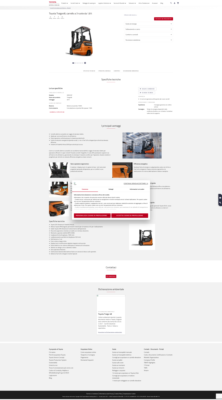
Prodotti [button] (63, 3)
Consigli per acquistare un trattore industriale (123, 377)
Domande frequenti (87, 360)
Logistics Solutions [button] (103, 3)
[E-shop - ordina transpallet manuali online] (54, 3)
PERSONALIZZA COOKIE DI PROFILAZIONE (91, 215)
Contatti (146, 352)
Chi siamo (52, 352)
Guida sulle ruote (117, 363)
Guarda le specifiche (57, 112)
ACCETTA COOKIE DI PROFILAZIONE (129, 215)
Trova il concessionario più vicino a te (61, 368)
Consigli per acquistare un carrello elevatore (126, 357)
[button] (220, 197)
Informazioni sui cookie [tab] (137, 189)
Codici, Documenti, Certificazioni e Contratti (158, 355)
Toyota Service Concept (56, 357)
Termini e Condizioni (92, 394)
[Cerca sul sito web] (171, 3)
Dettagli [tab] (111, 189)
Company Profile (149, 360)
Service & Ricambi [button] (119, 3)
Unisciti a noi (53, 365)
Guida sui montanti (118, 365)
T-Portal (146, 365)
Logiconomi (53, 375)
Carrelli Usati (74, 3)
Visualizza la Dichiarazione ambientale (110, 332)
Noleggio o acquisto (118, 370)
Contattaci (112, 276)
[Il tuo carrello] (178, 3)
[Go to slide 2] (75, 63)
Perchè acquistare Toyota (57, 355)
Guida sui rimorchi (118, 368)
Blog (161, 3)
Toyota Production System (57, 360)
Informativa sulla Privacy (106, 394)
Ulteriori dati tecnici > (130, 15)
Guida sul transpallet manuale (122, 352)
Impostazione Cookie (129, 394)
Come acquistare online (88, 352)
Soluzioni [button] (131, 3)
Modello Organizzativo (151, 357)
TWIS (145, 368)
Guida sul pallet (117, 360)
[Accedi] (174, 3)
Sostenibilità (53, 363)
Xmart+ (146, 370)
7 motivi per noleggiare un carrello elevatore (126, 381)
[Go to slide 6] (82, 63)
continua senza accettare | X (136, 183)
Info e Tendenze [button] (143, 3)
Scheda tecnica (147, 93)
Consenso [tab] (85, 189)
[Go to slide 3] (77, 63)
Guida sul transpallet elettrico (121, 355)
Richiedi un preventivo (163, 19)
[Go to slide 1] (72, 63)
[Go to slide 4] (79, 63)
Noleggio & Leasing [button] (88, 3)
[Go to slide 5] (80, 63)
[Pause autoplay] (85, 63)
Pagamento (84, 357)
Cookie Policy (118, 394)
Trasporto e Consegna (88, 355)
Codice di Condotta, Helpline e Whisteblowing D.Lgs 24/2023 (59, 371)
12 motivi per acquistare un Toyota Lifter (125, 373)
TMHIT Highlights (149, 363)
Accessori (155, 3)
